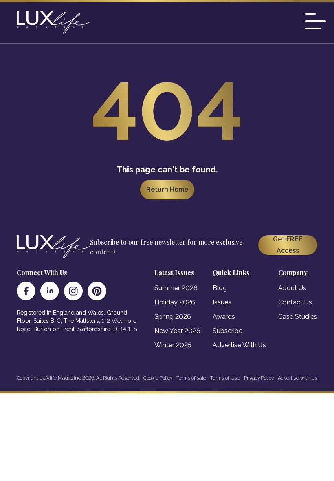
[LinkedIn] (49, 291)
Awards (224, 316)
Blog (220, 288)
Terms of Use (225, 378)
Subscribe (227, 331)
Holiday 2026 (174, 302)
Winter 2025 (172, 345)
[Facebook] (26, 291)
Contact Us (295, 302)
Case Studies (297, 316)
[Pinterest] (97, 291)
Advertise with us (297, 378)
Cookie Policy (157, 378)
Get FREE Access (288, 244)
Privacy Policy (259, 378)
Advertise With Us (239, 345)
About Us (292, 288)
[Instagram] (73, 291)
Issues (222, 302)
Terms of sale (191, 378)
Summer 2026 (176, 288)
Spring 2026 (172, 316)
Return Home (167, 189)
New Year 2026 (177, 331)
